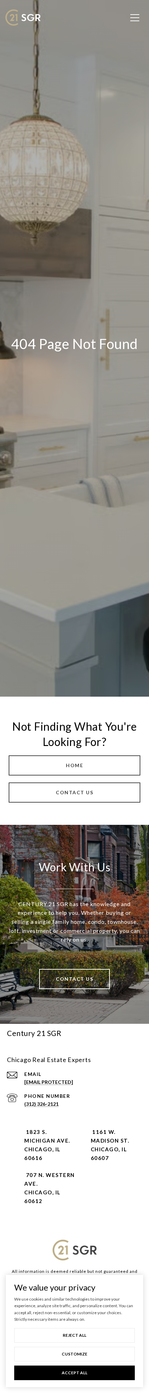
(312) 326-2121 (41, 1104)
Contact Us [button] (74, 792)
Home (74, 765)
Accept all (74, 1372)
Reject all (74, 1335)
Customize (74, 1354)
